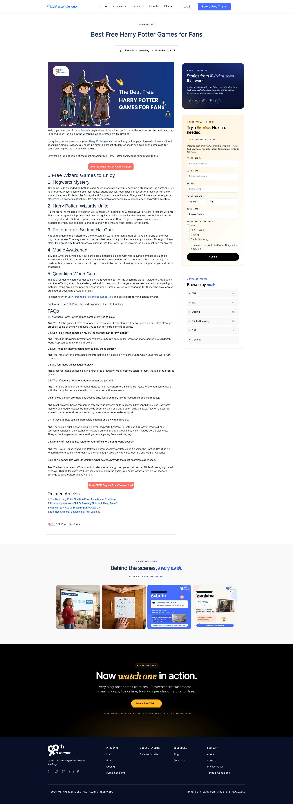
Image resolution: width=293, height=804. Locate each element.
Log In (187, 6)
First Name (194, 158)
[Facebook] (190, 101)
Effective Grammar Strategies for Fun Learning (75, 511)
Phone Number (195, 196)
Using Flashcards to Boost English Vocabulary (75, 507)
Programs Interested (200, 221)
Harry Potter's (82, 130)
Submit (213, 256)
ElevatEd (129, 50)
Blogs (168, 6)
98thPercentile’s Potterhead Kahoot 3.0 (90, 296)
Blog (176, 754)
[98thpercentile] (63, 771)
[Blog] (52, 524)
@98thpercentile (154, 576)
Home (102, 6)
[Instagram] (204, 101)
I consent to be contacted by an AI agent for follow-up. (213, 247)
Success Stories (149, 754)
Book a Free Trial (146, 703)
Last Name (193, 171)
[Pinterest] (211, 101)
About (210, 754)
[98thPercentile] (62, 6)
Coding (195, 234)
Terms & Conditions (218, 772)
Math (193, 225)
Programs (119, 6)
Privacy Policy (215, 766)
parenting (144, 50)
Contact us (180, 760)
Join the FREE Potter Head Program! (111, 166)
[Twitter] (197, 101)
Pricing (138, 6)
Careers (211, 760)
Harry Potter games (100, 141)
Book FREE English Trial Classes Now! (111, 485)
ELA (108, 760)
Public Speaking (199, 239)
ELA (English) (198, 230)
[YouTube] (218, 101)
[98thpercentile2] (48, 771)
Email (191, 183)
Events (154, 6)
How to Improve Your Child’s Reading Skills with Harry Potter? (84, 503)
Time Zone (193, 209)
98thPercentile (75, 304)
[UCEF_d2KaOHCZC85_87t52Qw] (71, 771)
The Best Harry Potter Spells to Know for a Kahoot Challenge (83, 499)
